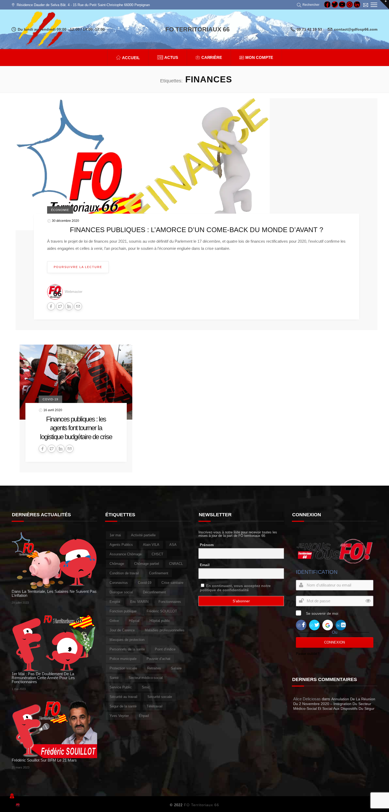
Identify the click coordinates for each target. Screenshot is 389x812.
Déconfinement (154, 592)
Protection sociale (123, 668)
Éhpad (144, 716)
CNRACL (176, 564)
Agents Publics (121, 545)
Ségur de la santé (123, 706)
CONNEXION (334, 642)
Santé (114, 678)
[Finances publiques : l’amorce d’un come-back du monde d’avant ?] (143, 164)
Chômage (117, 564)
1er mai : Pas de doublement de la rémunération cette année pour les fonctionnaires (43, 678)
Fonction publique (123, 611)
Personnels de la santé (127, 649)
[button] (309, 5)
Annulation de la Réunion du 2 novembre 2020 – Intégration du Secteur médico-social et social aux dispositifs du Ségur (334, 704)
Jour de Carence (122, 630)
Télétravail (154, 706)
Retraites (154, 668)
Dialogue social (121, 592)
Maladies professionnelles (164, 630)
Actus (171, 57)
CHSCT (157, 554)
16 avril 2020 (52, 410)
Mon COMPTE (259, 57)
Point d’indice (165, 649)
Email (205, 565)
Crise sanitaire (172, 583)
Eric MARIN (139, 602)
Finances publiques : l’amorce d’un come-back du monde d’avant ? (196, 230)
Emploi (115, 602)
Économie (60, 210)
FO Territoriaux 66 (201, 805)
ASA (173, 545)
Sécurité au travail (123, 697)
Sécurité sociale (159, 697)
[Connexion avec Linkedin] (341, 625)
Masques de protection (127, 640)
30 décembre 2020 (65, 221)
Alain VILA (151, 545)
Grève (114, 621)
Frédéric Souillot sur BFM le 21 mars (44, 760)
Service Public (121, 687)
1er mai (115, 535)
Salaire (176, 668)
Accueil (131, 57)
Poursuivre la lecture (78, 267)
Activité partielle (143, 535)
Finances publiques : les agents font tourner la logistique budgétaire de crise (76, 428)
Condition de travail (124, 573)
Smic (146, 687)
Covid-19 (50, 399)
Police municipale (123, 659)
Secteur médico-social (146, 678)
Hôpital (134, 621)
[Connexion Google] (327, 625)
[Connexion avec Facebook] (301, 625)
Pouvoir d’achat (158, 659)
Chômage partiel (146, 564)
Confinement (158, 573)
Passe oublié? (307, 653)
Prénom (207, 545)
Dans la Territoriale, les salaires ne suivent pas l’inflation (54, 593)
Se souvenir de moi (322, 613)
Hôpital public (160, 621)
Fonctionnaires (170, 602)
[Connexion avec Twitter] (314, 625)
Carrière (211, 57)
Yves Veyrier (119, 716)
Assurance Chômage (126, 554)
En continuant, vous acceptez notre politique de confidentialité (235, 588)
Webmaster (73, 292)
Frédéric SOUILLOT (162, 611)
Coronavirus (119, 583)
